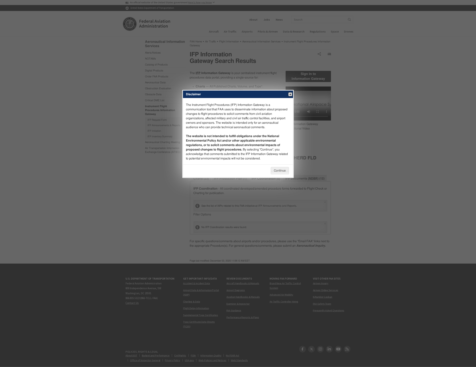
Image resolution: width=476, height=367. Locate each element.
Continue (280, 170)
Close (290, 94)
